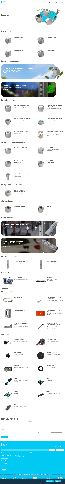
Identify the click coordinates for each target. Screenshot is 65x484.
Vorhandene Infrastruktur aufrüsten (20, 458)
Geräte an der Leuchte (19, 454)
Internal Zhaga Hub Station (14, 86)
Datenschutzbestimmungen (19, 434)
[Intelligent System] (48, 478)
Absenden (5, 437)
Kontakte (52, 449)
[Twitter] (58, 446)
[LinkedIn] (56, 446)
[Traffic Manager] (60, 478)
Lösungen (17, 452)
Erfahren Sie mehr (7, 74)
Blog (43, 452)
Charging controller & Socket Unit (17, 224)
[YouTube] (60, 446)
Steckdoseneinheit (5, 464)
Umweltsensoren (4, 456)
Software (32, 452)
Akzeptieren (49, 481)
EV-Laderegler (4, 463)
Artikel (43, 454)
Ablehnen (58, 481)
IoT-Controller (4, 454)
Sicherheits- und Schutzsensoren (4, 459)
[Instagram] (53, 446)
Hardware (3, 466)
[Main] (4, 478)
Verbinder (3, 470)
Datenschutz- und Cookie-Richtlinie (56, 432)
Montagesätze (4, 469)
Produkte (3, 452)
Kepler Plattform (33, 454)
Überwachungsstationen (6, 455)
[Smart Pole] (3, 2)
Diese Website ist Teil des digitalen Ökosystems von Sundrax (32, 474)
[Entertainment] (14, 478)
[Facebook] (51, 446)
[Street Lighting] (24, 478)
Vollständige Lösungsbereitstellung (19, 456)
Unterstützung (60, 449)
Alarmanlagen (4, 462)
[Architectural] (36, 478)
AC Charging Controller (13, 242)
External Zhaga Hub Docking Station (18, 68)
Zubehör (3, 467)
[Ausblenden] (64, 479)
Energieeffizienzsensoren (6, 460)
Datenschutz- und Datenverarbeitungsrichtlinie (22, 480)
